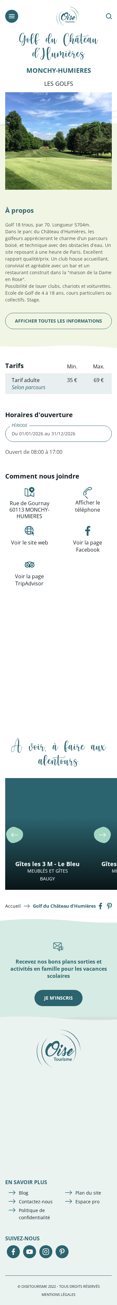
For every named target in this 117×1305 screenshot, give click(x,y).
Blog (23, 1193)
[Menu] (11, 16)
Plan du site (88, 1193)
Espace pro (87, 1201)
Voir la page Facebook (87, 546)
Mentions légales (58, 1294)
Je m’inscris (58, 998)
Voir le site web (29, 542)
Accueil (13, 906)
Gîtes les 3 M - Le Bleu (47, 864)
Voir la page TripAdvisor (29, 580)
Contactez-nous (36, 1201)
